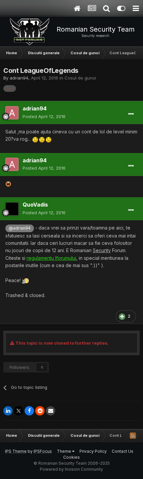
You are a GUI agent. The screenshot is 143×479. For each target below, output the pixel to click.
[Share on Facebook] (29, 410)
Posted (44, 116)
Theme (64, 451)
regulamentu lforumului (51, 258)
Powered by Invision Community (71, 469)
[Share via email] (50, 410)
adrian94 (19, 77)
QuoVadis (35, 204)
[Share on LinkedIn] (8, 410)
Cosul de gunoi (80, 77)
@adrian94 (20, 228)
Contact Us (122, 451)
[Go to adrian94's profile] (12, 112)
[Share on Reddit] (40, 410)
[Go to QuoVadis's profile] (12, 209)
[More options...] (131, 114)
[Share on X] (18, 410)
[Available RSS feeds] (132, 435)
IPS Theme (16, 451)
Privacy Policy (93, 451)
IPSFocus (43, 451)
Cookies (71, 457)
